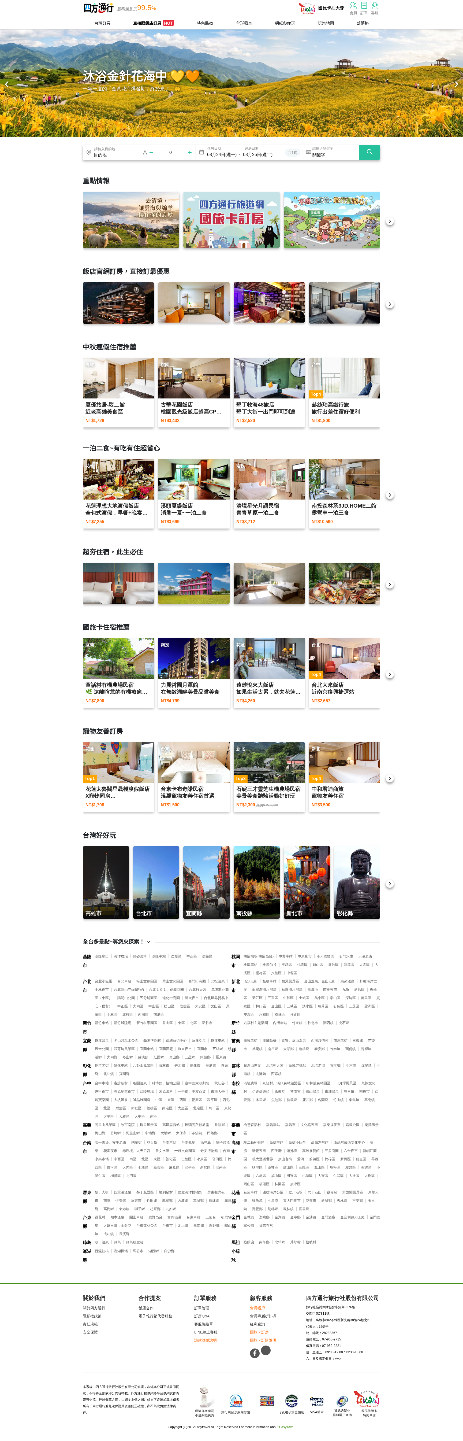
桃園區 (302, 965)
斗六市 (351, 1065)
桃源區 (307, 1176)
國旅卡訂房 (259, 1332)
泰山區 (335, 998)
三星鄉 (190, 1057)
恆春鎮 (120, 1201)
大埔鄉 (165, 1133)
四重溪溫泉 (122, 1192)
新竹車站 (102, 1023)
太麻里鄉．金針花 (117, 1226)
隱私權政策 (92, 1316)
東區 (181, 1023)
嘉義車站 (273, 1125)
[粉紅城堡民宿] (193, 583)
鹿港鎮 (211, 1065)
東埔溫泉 (332, 1091)
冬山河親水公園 (126, 1041)
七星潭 (273, 1201)
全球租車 (244, 23)
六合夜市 (351, 1151)
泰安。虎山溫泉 (294, 1041)
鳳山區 (319, 1167)
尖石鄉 (344, 1023)
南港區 (159, 1015)
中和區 (288, 998)
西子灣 (276, 1151)
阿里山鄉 (133, 1133)
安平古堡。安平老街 (110, 1142)
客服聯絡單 (203, 1324)
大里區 (183, 1108)
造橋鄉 (304, 1049)
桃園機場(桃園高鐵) (259, 956)
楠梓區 (330, 1159)
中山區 (153, 1006)
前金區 (361, 1159)
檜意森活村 (252, 1125)
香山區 (167, 1023)
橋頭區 (264, 1184)
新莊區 (257, 998)
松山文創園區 (146, 981)
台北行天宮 (197, 990)
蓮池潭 (292, 1151)
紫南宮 (295, 1091)
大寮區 (323, 1176)
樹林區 (280, 1015)
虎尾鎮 (366, 1065)
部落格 (363, 23)
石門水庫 (346, 956)
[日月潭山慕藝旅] (269, 583)
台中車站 (102, 1083)
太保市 (181, 1133)
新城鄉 (326, 1201)
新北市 (236, 986)
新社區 (136, 1108)
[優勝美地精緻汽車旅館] (269, 302)
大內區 (127, 1167)
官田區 (217, 1159)
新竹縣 (236, 1027)
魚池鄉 (276, 1100)
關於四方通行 (94, 1308)
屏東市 (136, 1201)
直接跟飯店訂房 (153, 23)
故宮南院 (128, 1125)
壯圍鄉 (159, 1057)
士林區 (112, 1015)
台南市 (87, 1147)
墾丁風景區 (145, 1192)
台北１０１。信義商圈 (166, 990)
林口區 (261, 1006)
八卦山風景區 (143, 1065)
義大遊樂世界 (262, 1159)
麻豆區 (174, 1167)
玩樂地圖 (326, 23)
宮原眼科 (166, 1091)
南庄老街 (341, 1041)
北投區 (127, 1015)
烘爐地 (313, 990)
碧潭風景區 (290, 981)
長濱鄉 (124, 1234)
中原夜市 (305, 956)
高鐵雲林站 (297, 1065)
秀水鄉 (179, 1065)
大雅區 (124, 1116)
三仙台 (211, 1217)
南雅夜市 (330, 990)
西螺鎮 (276, 1074)
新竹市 (87, 1027)
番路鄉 (219, 1125)
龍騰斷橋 (270, 1041)
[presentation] (7, 84)
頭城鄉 (205, 1057)
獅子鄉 (140, 1209)
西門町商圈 (197, 981)
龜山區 (318, 965)
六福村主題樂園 (256, 1023)
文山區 (216, 1006)
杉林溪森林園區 (318, 1083)
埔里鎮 (349, 1091)
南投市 (364, 1091)
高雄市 (236, 1147)
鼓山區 (288, 1167)
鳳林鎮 (288, 1209)
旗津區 (295, 1184)
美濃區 (366, 1167)
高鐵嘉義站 (171, 1125)
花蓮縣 (236, 1197)
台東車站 (193, 1217)
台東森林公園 (146, 1226)
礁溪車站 (218, 1041)
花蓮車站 (250, 1192)
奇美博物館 (209, 1151)
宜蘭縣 (87, 1045)
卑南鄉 (198, 1226)
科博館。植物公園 (166, 1083)
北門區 (131, 1176)
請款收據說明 (205, 1340)
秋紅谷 (219, 1083)
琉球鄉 (214, 1201)
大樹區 (369, 1176)
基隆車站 (159, 956)
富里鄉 (304, 1209)
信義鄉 (292, 1100)
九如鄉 (171, 1209)
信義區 (207, 956)
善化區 (171, 1159)
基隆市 (87, 961)
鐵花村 (100, 1217)
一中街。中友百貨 (192, 1091)
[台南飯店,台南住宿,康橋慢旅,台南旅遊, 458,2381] (118, 583)
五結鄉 (217, 1049)
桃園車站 (250, 965)
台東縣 (87, 1222)
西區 (183, 1100)
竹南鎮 (335, 1049)
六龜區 (261, 1176)
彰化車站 (121, 1065)
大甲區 (140, 1116)
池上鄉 (183, 1226)
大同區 (138, 1006)
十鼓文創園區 (184, 1151)
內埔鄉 (183, 1201)
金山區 (276, 1006)
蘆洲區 (369, 1006)
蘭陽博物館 (152, 1041)
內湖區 (143, 1015)
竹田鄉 (152, 1201)
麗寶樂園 (102, 1100)
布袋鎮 (197, 1133)
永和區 (264, 1015)
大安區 (200, 1006)
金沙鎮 (311, 1217)
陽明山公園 (126, 998)
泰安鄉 (319, 1049)
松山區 (169, 1006)
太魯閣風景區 (352, 1192)
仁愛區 (176, 956)
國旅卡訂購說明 (263, 1340)
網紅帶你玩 (285, 23)
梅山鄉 (100, 1133)
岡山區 (249, 1184)
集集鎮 (354, 1100)
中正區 (191, 956)
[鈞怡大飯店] (344, 303)
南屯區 (167, 1108)
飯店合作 (146, 1308)
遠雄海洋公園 (273, 1192)
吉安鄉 (357, 1201)
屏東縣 (87, 1197)
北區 (193, 1023)
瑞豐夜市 (259, 1151)
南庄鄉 (273, 1049)
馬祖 (236, 1242)
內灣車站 (280, 1023)
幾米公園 (102, 1049)
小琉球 (236, 1255)
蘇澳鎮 (143, 1057)
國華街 (136, 1142)
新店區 (359, 990)
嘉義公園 (353, 1125)
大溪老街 (365, 956)
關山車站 (136, 1217)
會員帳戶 (257, 1308)
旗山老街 (285, 1159)
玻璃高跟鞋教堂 (197, 1125)
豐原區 (197, 1100)
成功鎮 (108, 1234)
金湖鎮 (280, 1217)
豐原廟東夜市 (124, 1091)
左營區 (350, 1167)
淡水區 (307, 1006)
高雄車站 (276, 1142)
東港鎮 (124, 1209)
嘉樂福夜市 (332, 1125)
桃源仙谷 (270, 965)
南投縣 (236, 1088)
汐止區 (295, 1015)
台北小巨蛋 (103, 981)
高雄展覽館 (311, 1151)
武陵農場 (147, 1091)
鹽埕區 (257, 1167)
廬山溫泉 (313, 1091)
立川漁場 (296, 1192)
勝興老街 (250, 1041)
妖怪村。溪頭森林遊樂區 (282, 1083)
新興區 (345, 1159)
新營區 (205, 1167)
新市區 (159, 1167)
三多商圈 (332, 1151)
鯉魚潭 (257, 1201)
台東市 (167, 1226)
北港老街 (318, 1065)
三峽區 (292, 1006)
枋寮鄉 (155, 1209)
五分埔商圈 (148, 998)
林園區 (280, 1184)
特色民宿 (205, 23)
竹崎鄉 (115, 1133)
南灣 (106, 1201)
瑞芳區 (323, 1006)
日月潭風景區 (345, 1083)
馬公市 (138, 1251)
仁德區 (186, 1159)
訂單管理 (201, 1308)
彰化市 (195, 1065)
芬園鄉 (124, 1074)
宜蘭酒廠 (166, 1049)
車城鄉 (198, 1201)
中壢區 (292, 973)
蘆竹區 (333, 965)
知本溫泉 (117, 1217)
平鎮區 (287, 965)
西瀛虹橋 (102, 1251)
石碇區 (338, 1006)
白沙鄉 (169, 1251)
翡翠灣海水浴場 (264, 990)
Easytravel (286, 1427)
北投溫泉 (218, 981)
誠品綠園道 (141, 1100)
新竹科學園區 (146, 1023)
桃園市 (236, 961)
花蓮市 (311, 1201)
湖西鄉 (153, 1251)
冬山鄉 (127, 1057)
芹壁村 (295, 1242)
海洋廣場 (121, 956)
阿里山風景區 (105, 1125)
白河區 (112, 1167)
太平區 (108, 1116)
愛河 (300, 1159)
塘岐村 (311, 1242)
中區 (158, 1100)
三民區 (304, 1167)
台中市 (87, 1088)
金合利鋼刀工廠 (352, 1217)
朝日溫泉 (102, 1242)
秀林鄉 (342, 1201)
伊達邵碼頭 (261, 1091)
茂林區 (273, 1167)
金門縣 (236, 1222)
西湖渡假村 (319, 1041)
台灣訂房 (102, 23)
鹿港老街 (102, 1065)
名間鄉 (323, 1100)
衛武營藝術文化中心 (349, 1142)
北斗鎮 (108, 1074)
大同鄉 (112, 1057)
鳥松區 (335, 1167)
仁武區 (338, 1176)
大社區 (354, 1176)
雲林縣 (236, 1070)
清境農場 (250, 1083)
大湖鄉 (288, 1049)
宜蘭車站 (147, 1049)
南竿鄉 (264, 1242)
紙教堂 (280, 1091)
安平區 (190, 1167)
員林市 (164, 1065)
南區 (153, 1116)
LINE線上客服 (206, 1332)
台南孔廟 (188, 1142)
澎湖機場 (121, 1251)
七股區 (143, 1167)
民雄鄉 (212, 1133)
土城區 (304, 998)
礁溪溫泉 (102, 1041)
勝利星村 (166, 1192)
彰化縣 (87, 1070)
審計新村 (121, 1083)
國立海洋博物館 (190, 1192)
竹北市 (313, 1023)
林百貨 (152, 1142)
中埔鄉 (150, 1133)
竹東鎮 (297, 1023)
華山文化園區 (172, 981)
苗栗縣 (236, 1045)
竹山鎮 (338, 1100)
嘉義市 (236, 1129)
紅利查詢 (257, 1324)
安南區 (221, 1167)
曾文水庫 (162, 1151)
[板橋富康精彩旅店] (193, 302)
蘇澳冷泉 (199, 1041)
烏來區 (319, 998)
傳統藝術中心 (176, 1041)
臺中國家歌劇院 (197, 1083)
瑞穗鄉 (273, 1209)
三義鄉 (358, 1041)
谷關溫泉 (140, 1083)
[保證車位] (332, 220)
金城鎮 (249, 1217)
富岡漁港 (174, 1217)
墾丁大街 (102, 1192)
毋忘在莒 (266, 1226)
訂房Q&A (202, 1316)
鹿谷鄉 (307, 1100)
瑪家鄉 (167, 1201)
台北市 (87, 986)
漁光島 (205, 1142)
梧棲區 (152, 1108)
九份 (345, 990)
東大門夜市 (292, 1201)
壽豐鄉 (257, 1209)
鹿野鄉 (214, 1226)
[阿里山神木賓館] (118, 303)
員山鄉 (174, 1057)
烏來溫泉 (347, 981)
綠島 (87, 1242)
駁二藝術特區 (254, 1142)
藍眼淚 (249, 1242)
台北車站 (124, 981)
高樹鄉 (108, 1209)
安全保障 (90, 1332)
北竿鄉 (280, 1242)
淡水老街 (250, 981)
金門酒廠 (328, 1217)
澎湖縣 (87, 1255)
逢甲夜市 (102, 1091)
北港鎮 (261, 1074)
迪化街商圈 (171, 998)
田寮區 (292, 1176)
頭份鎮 (350, 1049)
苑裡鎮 (366, 1049)
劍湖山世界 (252, 1065)
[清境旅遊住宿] (131, 220)
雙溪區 (249, 1015)
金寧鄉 (295, 1217)
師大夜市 (192, 998)
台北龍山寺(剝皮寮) (129, 990)
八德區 (276, 973)
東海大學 (218, 1091)
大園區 (364, 965)
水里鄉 (261, 1100)
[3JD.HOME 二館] (344, 583)
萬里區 (366, 998)
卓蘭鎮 (257, 1049)
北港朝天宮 (274, 1065)
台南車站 (169, 1142)
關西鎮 (328, 1023)
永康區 (202, 1159)
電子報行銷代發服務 (155, 1316)
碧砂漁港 (140, 956)
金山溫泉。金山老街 (319, 981)
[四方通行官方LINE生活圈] (266, 1350)
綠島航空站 (134, 1242)
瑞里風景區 (148, 1125)
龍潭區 (349, 965)
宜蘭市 (202, 1049)
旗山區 (276, 1176)
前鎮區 (314, 1159)
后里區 (120, 1108)
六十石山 (315, 1192)
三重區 (273, 998)
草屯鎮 (369, 1100)
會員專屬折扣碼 (263, 1316)
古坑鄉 (335, 1065)
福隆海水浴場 (292, 990)
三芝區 (354, 1006)
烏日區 (214, 1108)
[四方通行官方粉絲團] (255, 1353)
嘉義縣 (87, 1129)
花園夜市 (110, 1151)
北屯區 (198, 1108)
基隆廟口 (102, 956)
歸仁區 (100, 1176)
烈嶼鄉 (264, 1217)
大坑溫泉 (121, 1100)
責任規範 (90, 1324)
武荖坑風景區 (124, 1049)
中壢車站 (286, 956)
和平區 (212, 1100)
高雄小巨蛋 (297, 1142)
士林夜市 (102, 990)
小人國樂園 (325, 956)
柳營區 (115, 1176)
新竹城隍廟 (122, 1023)
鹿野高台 (155, 1217)
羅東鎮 (221, 1057)
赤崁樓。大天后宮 (136, 1151)
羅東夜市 (185, 1049)
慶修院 (332, 1192)
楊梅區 (261, 973)
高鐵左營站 (319, 1142)
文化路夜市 (309, 1125)
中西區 (119, 1159)
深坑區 (350, 998)
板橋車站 (270, 981)
